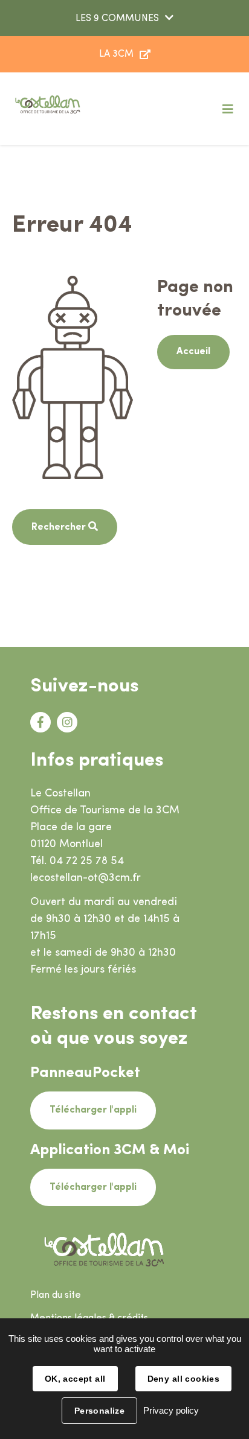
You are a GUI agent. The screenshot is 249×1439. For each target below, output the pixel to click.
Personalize (99, 1410)
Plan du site (55, 1295)
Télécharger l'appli (93, 1110)
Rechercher (59, 527)
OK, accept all (75, 1378)
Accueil (193, 352)
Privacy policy (171, 1410)
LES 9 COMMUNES (117, 19)
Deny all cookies (183, 1378)
